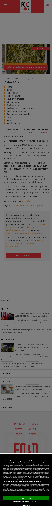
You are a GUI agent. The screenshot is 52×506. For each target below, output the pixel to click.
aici (20, 475)
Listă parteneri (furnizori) (8, 493)
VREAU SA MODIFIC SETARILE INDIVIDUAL (26, 501)
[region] (26, 479)
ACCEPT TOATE (26, 498)
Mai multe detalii (22, 466)
